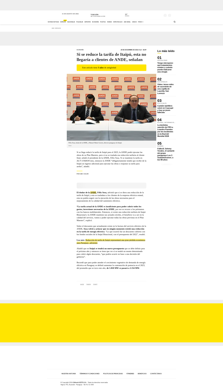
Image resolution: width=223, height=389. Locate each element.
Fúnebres (130, 373)
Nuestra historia (69, 373)
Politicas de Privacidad (113, 373)
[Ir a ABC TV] (152, 22)
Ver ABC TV (102, 15)
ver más (126, 15)
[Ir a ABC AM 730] (158, 22)
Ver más (166, 65)
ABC (54, 15)
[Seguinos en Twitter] (153, 15)
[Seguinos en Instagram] (160, 15)
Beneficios (142, 373)
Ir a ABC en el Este (68, 16)
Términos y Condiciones (89, 373)
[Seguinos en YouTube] (157, 15)
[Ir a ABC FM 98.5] (167, 22)
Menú (173, 15)
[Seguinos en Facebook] (150, 15)
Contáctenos (156, 373)
